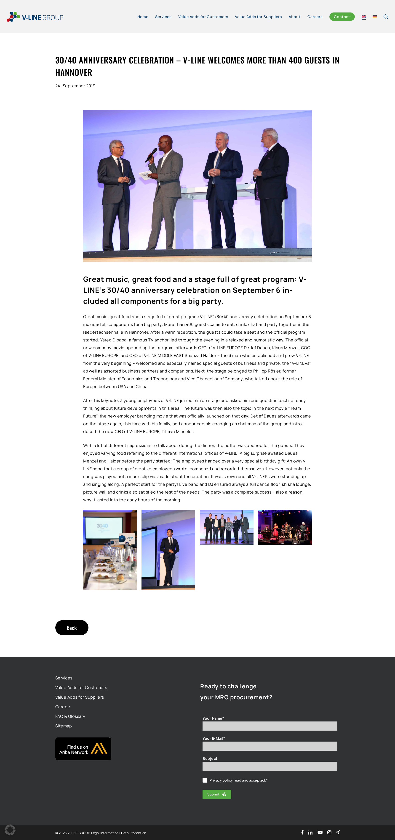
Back (72, 627)
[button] (10, 830)
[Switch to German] (375, 16)
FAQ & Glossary (70, 716)
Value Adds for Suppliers (79, 697)
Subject (210, 758)
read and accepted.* (239, 780)
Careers (63, 706)
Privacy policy (221, 780)
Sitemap (63, 726)
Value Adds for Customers (81, 687)
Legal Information (105, 833)
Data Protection (133, 833)
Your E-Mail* (214, 738)
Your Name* (213, 718)
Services (63, 678)
